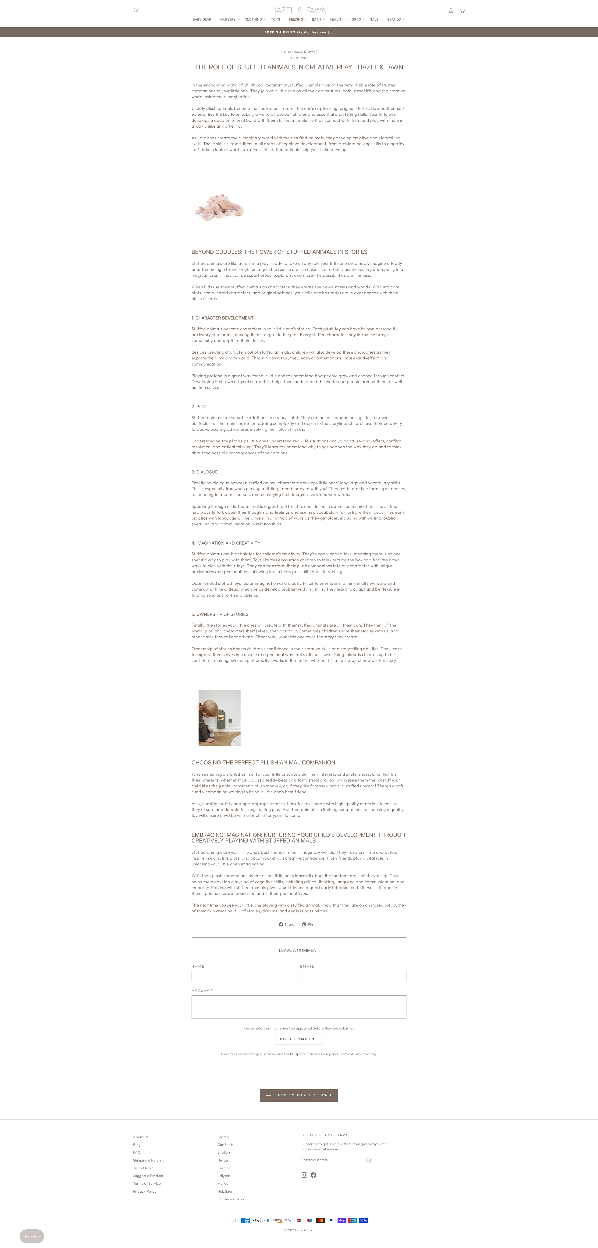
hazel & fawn (304, 51)
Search (223, 1137)
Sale (374, 19)
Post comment (299, 1039)
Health (336, 19)
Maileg (223, 1183)
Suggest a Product (148, 1175)
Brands (394, 19)
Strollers (224, 1152)
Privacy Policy (319, 1054)
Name (198, 966)
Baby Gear (202, 19)
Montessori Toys (230, 1199)
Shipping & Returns (148, 1160)
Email (307, 966)
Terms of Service (353, 1054)
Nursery (228, 19)
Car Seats (225, 1144)
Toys (276, 19)
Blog (137, 1144)
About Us (140, 1137)
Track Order (143, 1168)
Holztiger (225, 1191)
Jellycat (224, 1175)
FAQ (136, 1152)
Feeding (296, 19)
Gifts (357, 19)
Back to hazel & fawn (302, 1095)
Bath (317, 19)
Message (203, 991)
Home (286, 51)
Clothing (254, 19)
